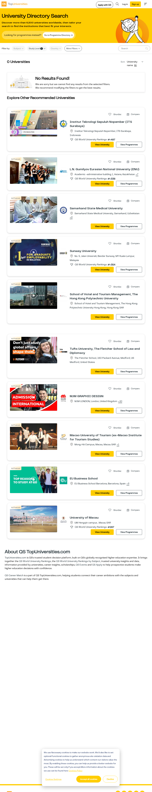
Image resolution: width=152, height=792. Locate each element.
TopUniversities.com (15, 557)
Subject (17, 48)
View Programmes (129, 144)
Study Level (35, 48)
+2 (71, 217)
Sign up (135, 4)
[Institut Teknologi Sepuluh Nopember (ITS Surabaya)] (63, 123)
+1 (118, 444)
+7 (137, 174)
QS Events (81, 564)
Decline (110, 779)
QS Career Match (14, 575)
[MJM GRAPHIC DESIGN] (63, 398)
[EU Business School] (63, 480)
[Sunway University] (63, 252)
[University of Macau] (63, 519)
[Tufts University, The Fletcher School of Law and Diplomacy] (63, 350)
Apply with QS (104, 5)
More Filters (72, 48)
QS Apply (97, 564)
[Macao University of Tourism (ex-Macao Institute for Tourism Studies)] (63, 437)
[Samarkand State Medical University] (63, 210)
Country (55, 48)
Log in (125, 4)
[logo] (14, 4)
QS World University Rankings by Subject (78, 561)
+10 (120, 401)
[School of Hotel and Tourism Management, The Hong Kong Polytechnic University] (63, 296)
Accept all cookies (88, 779)
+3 (127, 483)
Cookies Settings (53, 779)
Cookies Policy (75, 770)
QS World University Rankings (35, 561)
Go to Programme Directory (57, 35)
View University (102, 144)
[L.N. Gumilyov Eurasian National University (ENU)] (63, 171)
